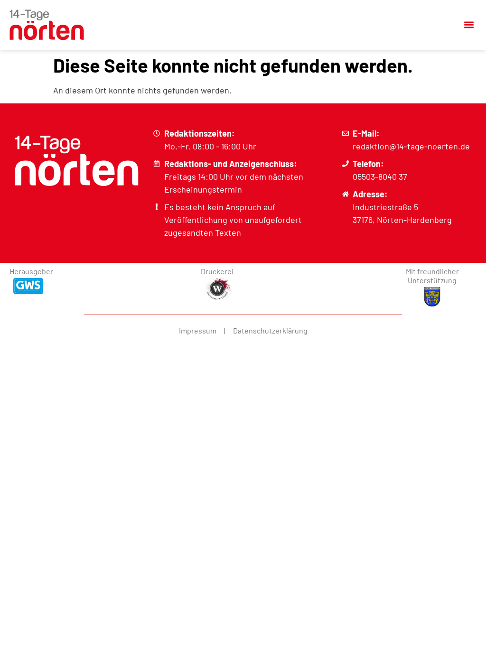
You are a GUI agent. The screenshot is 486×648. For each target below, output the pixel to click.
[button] (469, 25)
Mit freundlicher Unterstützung (432, 276)
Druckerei (217, 271)
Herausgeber (31, 271)
